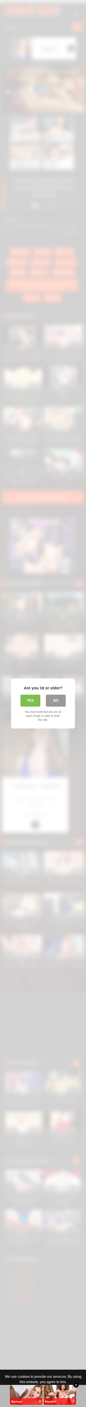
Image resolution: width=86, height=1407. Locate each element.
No (55, 700)
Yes (30, 700)
